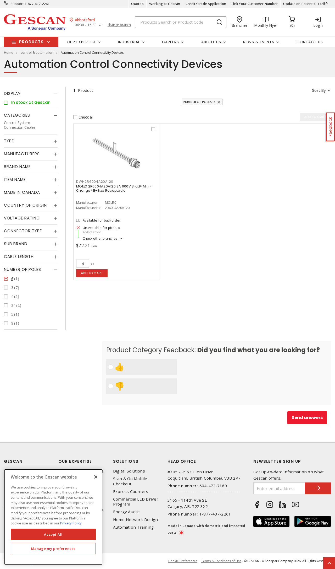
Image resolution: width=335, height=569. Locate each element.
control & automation (37, 52)
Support (17, 3)
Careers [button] (170, 42)
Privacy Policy (71, 523)
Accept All (53, 534)
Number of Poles (22, 269)
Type (9, 141)
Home (8, 52)
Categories (17, 115)
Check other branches (100, 238)
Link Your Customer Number (255, 3)
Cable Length (19, 256)
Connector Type (23, 231)
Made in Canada (22, 192)
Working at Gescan (164, 3)
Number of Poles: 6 (199, 102)
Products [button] (31, 42)
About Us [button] (211, 42)
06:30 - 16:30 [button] (86, 25)
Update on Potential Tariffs (305, 3)
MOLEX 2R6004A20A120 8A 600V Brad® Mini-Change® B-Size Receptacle (114, 188)
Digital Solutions (129, 471)
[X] (96, 477)
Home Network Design (135, 519)
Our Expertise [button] (81, 42)
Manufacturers (22, 154)
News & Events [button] (258, 42)
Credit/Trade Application (206, 3)
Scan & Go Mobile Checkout (130, 481)
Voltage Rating (22, 218)
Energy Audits (127, 511)
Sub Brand (15, 243)
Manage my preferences (53, 548)
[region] (53, 517)
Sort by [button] (319, 90)
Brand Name (17, 166)
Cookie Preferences (182, 561)
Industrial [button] (129, 42)
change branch (119, 25)
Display (12, 93)
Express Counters (130, 491)
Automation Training (133, 527)
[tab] (30, 93)
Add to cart (92, 273)
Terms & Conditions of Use (221, 561)
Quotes (137, 3)
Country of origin (25, 205)
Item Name (15, 179)
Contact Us (310, 42)
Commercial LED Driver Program (135, 502)
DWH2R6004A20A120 (94, 181)
